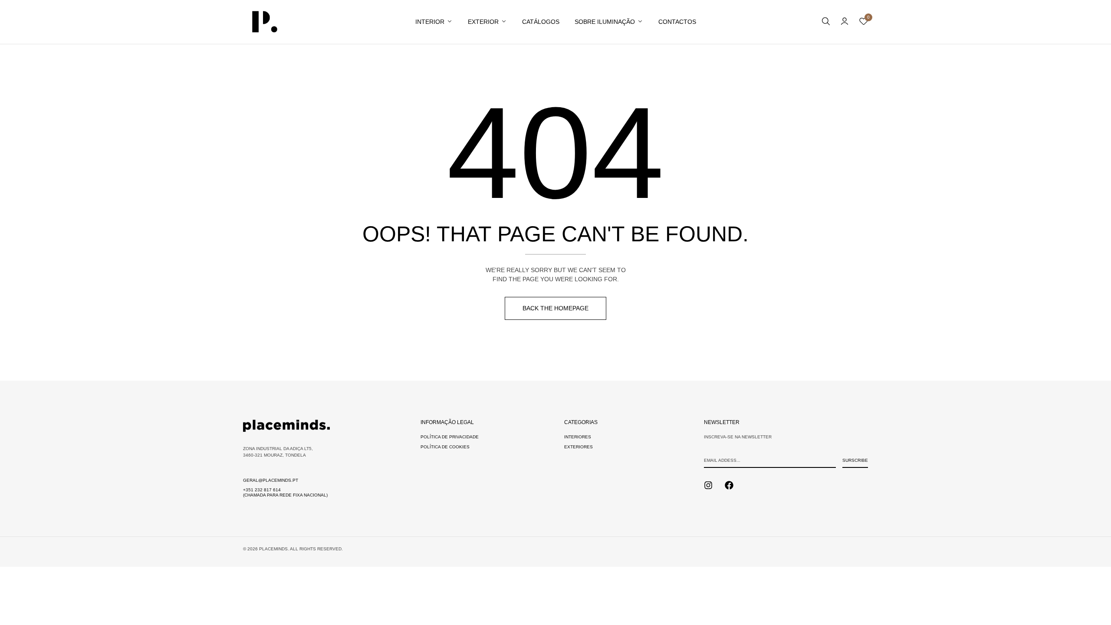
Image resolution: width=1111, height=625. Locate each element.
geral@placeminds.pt (270, 480)
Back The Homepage (555, 308)
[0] (863, 23)
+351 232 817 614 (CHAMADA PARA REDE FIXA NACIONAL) (285, 492)
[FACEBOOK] (729, 485)
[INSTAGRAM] (708, 485)
